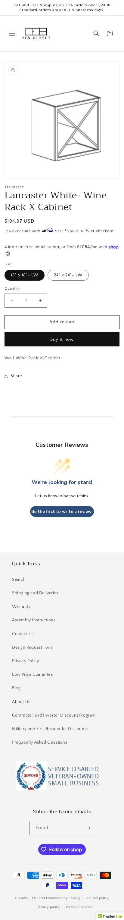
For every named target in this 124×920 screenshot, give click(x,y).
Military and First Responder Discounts (50, 729)
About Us (21, 701)
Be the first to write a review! (62, 511)
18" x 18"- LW (24, 275)
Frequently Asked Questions (39, 742)
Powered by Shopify (64, 898)
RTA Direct (38, 898)
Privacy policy (48, 907)
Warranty (21, 606)
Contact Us (23, 634)
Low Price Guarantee (32, 674)
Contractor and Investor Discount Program (54, 715)
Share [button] (16, 375)
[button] (12, 33)
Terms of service (79, 907)
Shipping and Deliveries (35, 593)
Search (19, 579)
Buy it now (62, 339)
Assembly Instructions (34, 620)
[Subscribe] (88, 828)
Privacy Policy (25, 661)
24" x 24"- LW (68, 275)
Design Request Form (32, 647)
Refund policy (97, 898)
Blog (16, 688)
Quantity (12, 288)
